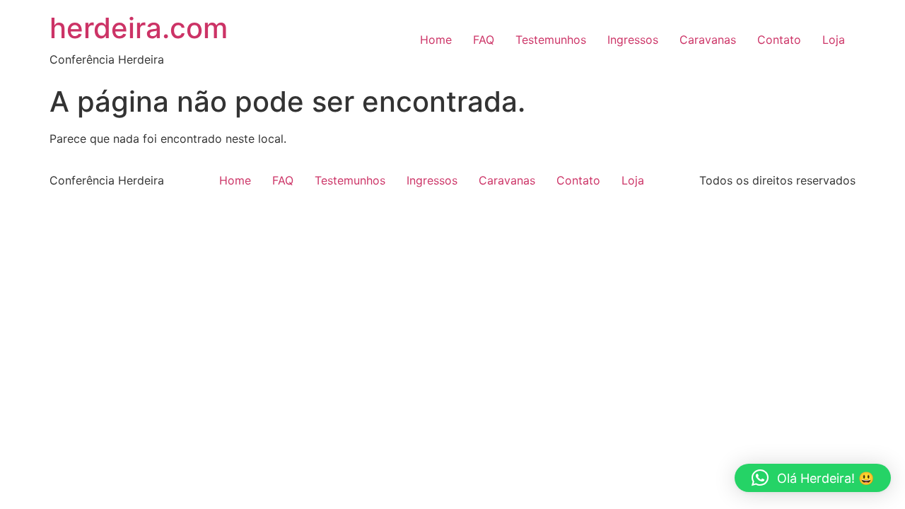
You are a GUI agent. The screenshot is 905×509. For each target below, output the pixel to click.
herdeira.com (138, 28)
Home (436, 40)
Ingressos (632, 40)
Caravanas (707, 40)
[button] (813, 478)
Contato (779, 40)
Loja (833, 40)
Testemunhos (550, 40)
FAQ (483, 40)
